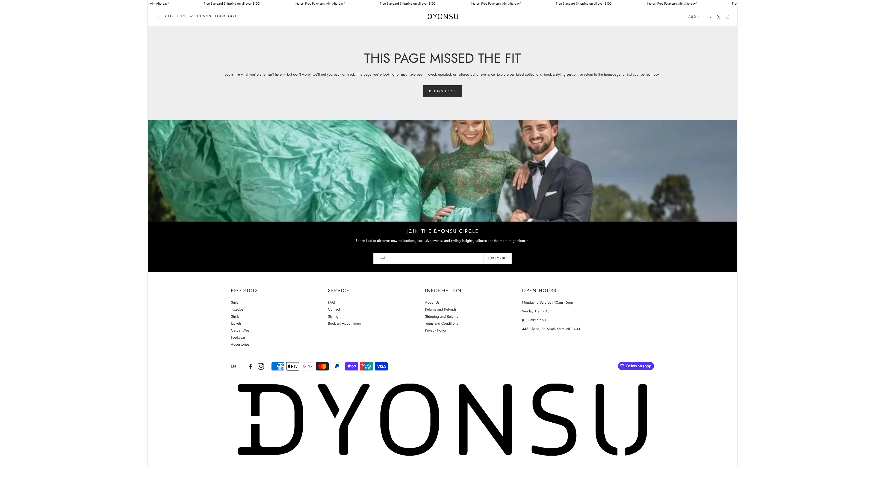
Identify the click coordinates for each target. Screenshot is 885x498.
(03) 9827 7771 (534, 320)
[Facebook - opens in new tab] (251, 366)
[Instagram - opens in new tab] (261, 366)
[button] (157, 16)
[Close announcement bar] (732, 3)
